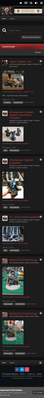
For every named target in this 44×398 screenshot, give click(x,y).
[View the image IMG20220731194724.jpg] (12, 281)
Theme (22, 374)
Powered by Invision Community (22, 378)
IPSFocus (15, 374)
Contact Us (31, 374)
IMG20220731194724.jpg (23, 260)
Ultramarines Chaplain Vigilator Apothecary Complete (21, 115)
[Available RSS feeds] (40, 362)
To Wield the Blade (21, 143)
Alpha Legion (35, 263)
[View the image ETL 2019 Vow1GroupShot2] (12, 233)
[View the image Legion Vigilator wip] (12, 80)
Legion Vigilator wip (20, 61)
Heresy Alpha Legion (22, 297)
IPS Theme (5, 374)
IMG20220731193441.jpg (23, 313)
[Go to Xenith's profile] (5, 261)
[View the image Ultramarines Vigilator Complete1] (12, 185)
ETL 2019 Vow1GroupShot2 (24, 217)
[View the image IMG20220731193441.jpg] (12, 333)
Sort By (38, 52)
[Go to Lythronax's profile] (5, 62)
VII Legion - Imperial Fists (24, 92)
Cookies (39, 374)
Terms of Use (5, 395)
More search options (32, 37)
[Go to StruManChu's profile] (5, 113)
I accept (39, 392)
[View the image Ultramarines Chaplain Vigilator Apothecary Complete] (12, 134)
